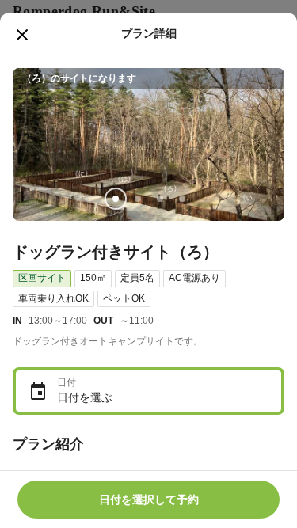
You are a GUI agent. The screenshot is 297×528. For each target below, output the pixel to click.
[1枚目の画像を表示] (115, 198)
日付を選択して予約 (149, 499)
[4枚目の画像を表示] (182, 198)
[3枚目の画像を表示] (159, 198)
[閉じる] (22, 34)
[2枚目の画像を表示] (137, 198)
